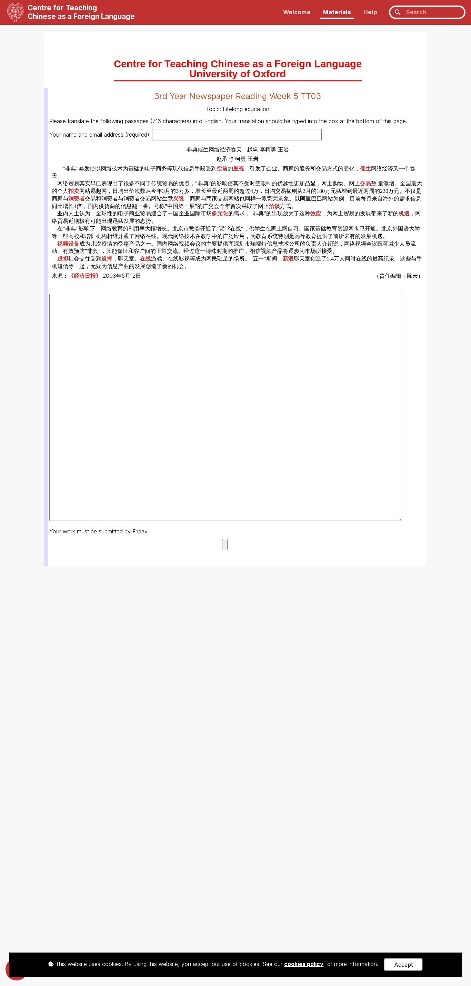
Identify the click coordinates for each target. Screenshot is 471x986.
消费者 (76, 198)
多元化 (220, 213)
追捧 (106, 259)
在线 (145, 259)
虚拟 (62, 259)
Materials (337, 12)
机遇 (404, 213)
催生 (365, 168)
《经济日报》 (85, 275)
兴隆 (178, 198)
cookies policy (303, 963)
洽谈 (274, 206)
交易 (365, 183)
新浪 (288, 259)
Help (370, 12)
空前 (222, 168)
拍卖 (73, 191)
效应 (315, 213)
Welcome (297, 12)
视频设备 (68, 244)
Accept (403, 964)
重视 (238, 168)
